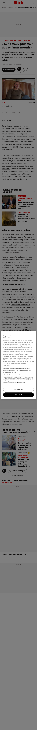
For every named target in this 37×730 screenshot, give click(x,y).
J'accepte (18, 394)
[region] (18, 365)
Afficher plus (18, 389)
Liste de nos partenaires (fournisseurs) (14, 382)
